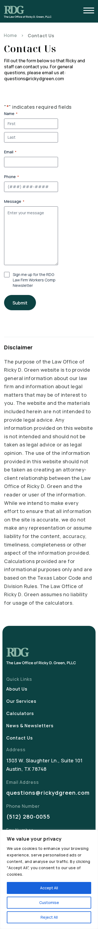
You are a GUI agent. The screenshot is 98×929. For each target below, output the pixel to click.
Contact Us (19, 738)
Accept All (49, 887)
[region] (49, 879)
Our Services (21, 701)
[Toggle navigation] (88, 11)
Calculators (20, 713)
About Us (16, 689)
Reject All (49, 917)
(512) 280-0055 (28, 816)
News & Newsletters (30, 726)
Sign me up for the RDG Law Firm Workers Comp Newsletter (34, 280)
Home (10, 35)
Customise (49, 902)
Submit (20, 303)
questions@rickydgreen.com (48, 792)
